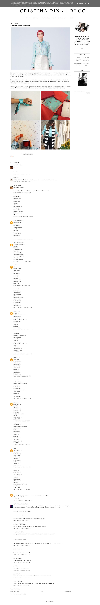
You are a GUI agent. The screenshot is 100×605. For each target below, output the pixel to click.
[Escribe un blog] (27, 154)
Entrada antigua (68, 591)
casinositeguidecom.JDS (19, 539)
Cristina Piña (50, 601)
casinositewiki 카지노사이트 (20, 503)
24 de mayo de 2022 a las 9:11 (22, 545)
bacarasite (16, 573)
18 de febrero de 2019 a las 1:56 (23, 353)
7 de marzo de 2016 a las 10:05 (22, 192)
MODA (78, 57)
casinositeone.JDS (17, 514)
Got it (87, 3)
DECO (78, 62)
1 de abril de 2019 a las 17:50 (22, 444)
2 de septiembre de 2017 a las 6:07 (23, 216)
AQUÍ (86, 45)
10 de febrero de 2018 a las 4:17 (23, 261)
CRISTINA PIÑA (17, 185)
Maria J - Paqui (17, 165)
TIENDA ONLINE (36, 18)
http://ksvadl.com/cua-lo (19, 496)
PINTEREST (72, 18)
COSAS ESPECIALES (78, 63)
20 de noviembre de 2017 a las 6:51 (23, 239)
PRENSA (78, 65)
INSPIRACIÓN (86, 60)
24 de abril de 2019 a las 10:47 (22, 489)
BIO (26, 18)
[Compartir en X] (29, 154)
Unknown (16, 264)
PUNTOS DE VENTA (46, 18)
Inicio (42, 591)
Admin (15, 493)
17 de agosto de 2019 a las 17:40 (23, 500)
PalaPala (15, 311)
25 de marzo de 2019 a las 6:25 (22, 398)
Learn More (80, 3)
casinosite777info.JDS (18, 524)
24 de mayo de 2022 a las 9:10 (22, 528)
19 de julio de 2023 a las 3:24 (22, 554)
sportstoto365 (17, 581)
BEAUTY (86, 62)
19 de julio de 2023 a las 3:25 (22, 562)
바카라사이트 (52, 534)
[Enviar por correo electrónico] (26, 154)
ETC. (86, 65)
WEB (30, 18)
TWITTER (53, 18)
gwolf (15, 566)
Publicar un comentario (15, 589)
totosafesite (16, 558)
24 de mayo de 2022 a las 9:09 (22, 520)
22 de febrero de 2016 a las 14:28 (23, 181)
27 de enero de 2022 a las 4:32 (22, 511)
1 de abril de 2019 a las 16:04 (22, 420)
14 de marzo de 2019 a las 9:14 (22, 376)
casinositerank (17, 549)
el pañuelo (47, 74)
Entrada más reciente (14, 591)
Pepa (15, 177)
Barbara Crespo (13, 82)
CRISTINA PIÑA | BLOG (53, 11)
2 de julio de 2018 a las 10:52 (22, 285)
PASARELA (78, 59)
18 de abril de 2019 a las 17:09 (22, 467)
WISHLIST (86, 59)
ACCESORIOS (86, 63)
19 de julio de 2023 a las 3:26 (22, 570)
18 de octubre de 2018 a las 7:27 (23, 307)
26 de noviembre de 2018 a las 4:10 (23, 329)
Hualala (15, 402)
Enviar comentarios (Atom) (22, 594)
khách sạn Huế (17, 498)
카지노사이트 (57, 507)
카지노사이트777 (43, 526)
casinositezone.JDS (18, 531)
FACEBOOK (60, 18)
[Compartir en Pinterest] (32, 154)
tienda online (61, 87)
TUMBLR (66, 18)
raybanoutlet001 (17, 220)
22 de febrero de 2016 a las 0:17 (23, 174)
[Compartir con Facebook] (30, 154)
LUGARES (78, 60)
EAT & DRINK (86, 57)
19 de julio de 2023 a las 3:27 (22, 585)
